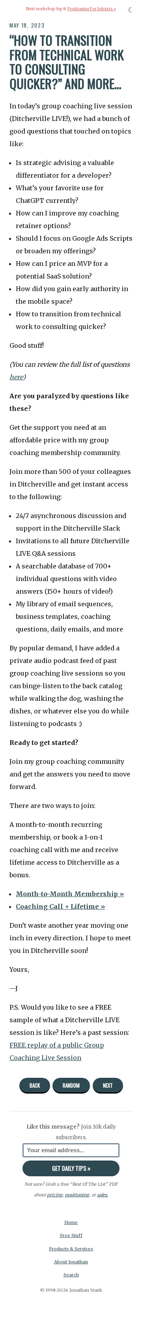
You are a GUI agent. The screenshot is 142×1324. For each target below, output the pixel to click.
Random (71, 1085)
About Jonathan (71, 1262)
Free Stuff (71, 1235)
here (16, 377)
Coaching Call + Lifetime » (60, 906)
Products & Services (71, 1249)
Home (71, 1222)
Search (71, 1275)
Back (35, 1085)
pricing (55, 1195)
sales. (102, 1195)
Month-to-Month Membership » (70, 894)
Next (108, 1085)
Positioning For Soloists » (91, 9)
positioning (77, 1195)
